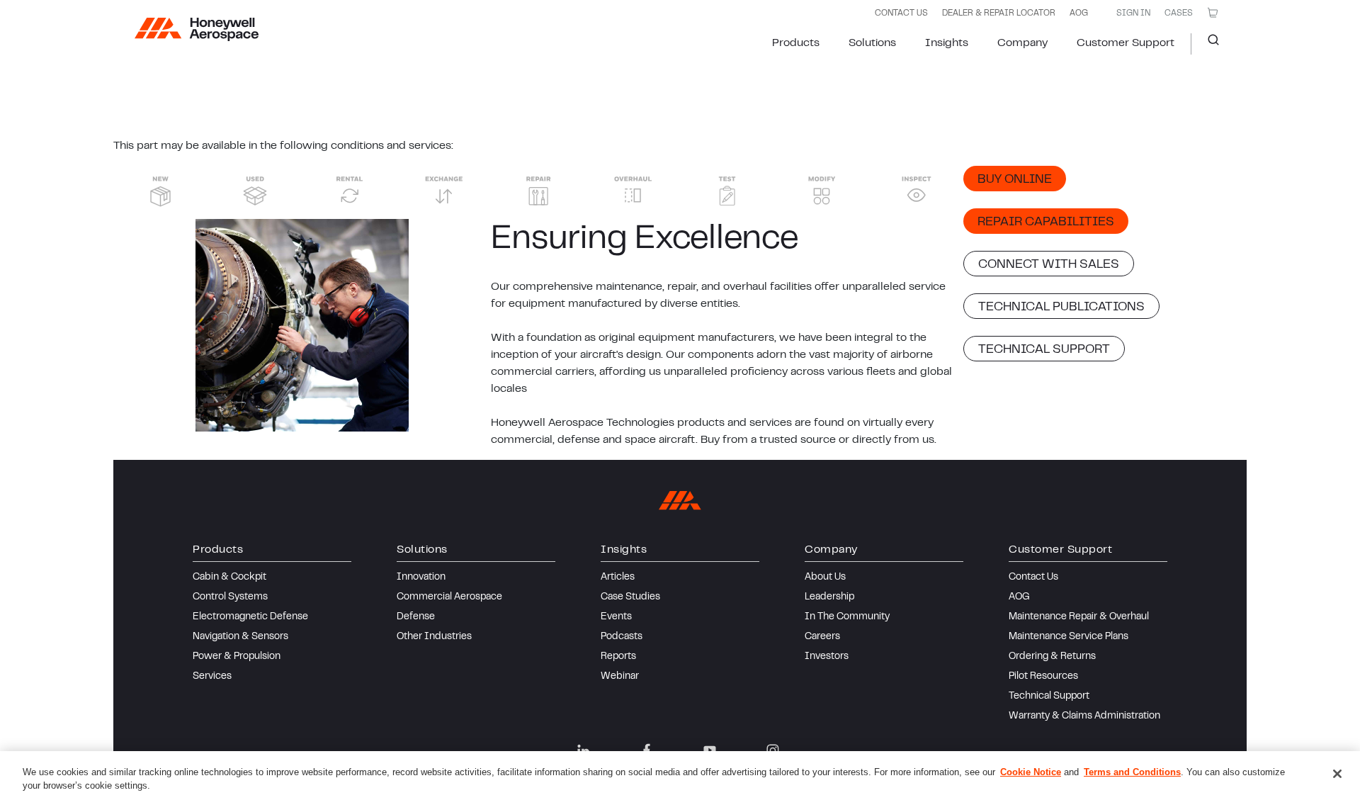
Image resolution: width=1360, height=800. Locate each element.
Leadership (829, 597)
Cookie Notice (1030, 772)
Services (212, 676)
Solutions (872, 43)
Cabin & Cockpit (229, 577)
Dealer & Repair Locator (998, 13)
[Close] (1337, 773)
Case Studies (630, 597)
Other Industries (434, 637)
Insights (946, 43)
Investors (827, 657)
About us (825, 577)
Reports (618, 657)
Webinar (620, 676)
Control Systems (230, 597)
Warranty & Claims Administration (1084, 716)
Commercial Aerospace (449, 597)
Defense (416, 617)
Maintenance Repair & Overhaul (1079, 617)
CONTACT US (901, 13)
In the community (847, 617)
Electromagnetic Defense (250, 617)
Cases (1178, 13)
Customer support (1125, 43)
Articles (618, 577)
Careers (822, 637)
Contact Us (1033, 577)
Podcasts (621, 637)
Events (616, 617)
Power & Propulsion (236, 657)
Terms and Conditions (1132, 772)
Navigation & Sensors (240, 637)
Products (796, 43)
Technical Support (1049, 696)
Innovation (421, 577)
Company (1022, 43)
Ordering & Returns (1052, 657)
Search (1208, 44)
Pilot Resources (1043, 676)
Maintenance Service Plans (1068, 637)
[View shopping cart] (1212, 12)
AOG (1079, 13)
